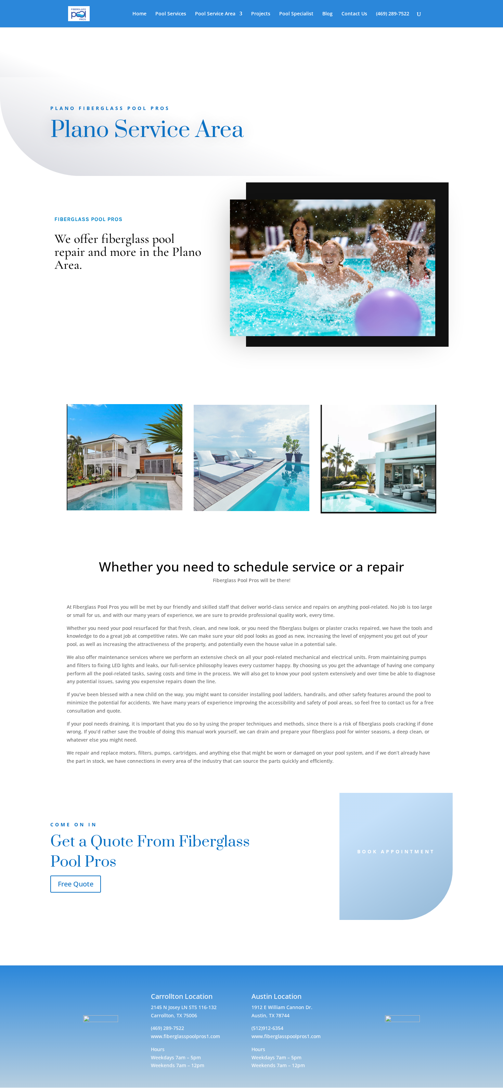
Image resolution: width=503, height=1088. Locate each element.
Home (139, 14)
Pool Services (170, 14)
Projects (260, 14)
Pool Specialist (296, 14)
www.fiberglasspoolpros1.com (185, 1036)
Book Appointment (396, 851)
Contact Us (354, 14)
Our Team (378, 387)
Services (125, 388)
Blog (327, 14)
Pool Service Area (215, 14)
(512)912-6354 (267, 1028)
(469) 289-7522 (392, 14)
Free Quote (75, 884)
